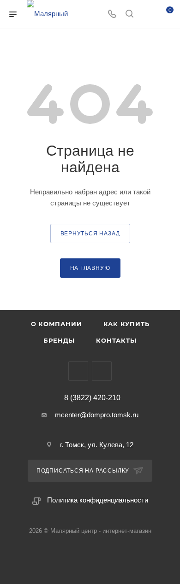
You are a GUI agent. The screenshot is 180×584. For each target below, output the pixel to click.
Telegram (78, 371)
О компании (56, 323)
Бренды (59, 340)
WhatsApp (102, 371)
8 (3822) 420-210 (92, 398)
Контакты (116, 340)
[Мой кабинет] (147, 14)
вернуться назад (90, 233)
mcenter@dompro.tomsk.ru (96, 415)
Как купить (126, 323)
